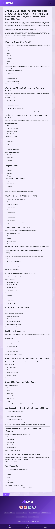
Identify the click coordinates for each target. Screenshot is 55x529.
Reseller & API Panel (9, 512)
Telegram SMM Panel (33, 516)
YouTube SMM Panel (21, 516)
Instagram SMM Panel (21, 512)
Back (6, 494)
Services (27, 527)
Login (45, 527)
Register (9, 527)
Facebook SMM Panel (34, 512)
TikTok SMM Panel (46, 512)
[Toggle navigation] (50, 2)
